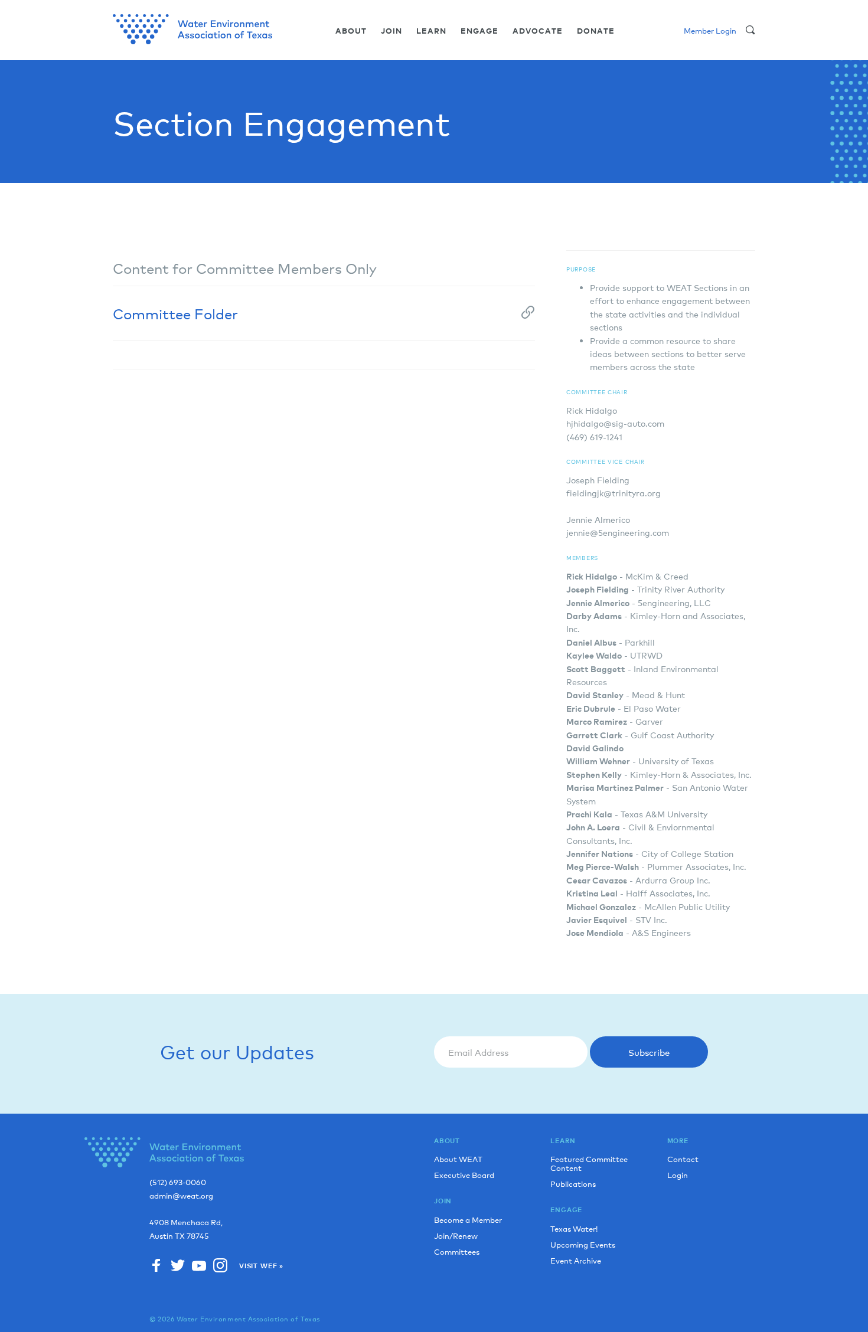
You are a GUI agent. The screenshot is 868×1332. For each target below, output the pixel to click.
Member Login (710, 30)
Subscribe (649, 1052)
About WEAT (458, 1159)
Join (391, 31)
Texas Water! (574, 1228)
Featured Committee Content (589, 1163)
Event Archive (575, 1260)
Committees (456, 1251)
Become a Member (468, 1220)
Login (677, 1175)
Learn (431, 31)
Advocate (538, 31)
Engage (479, 31)
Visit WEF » (261, 1266)
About (351, 31)
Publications (573, 1184)
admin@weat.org (181, 1196)
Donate (596, 31)
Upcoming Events (582, 1244)
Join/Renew (456, 1235)
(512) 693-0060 (177, 1182)
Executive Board (464, 1175)
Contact (683, 1159)
